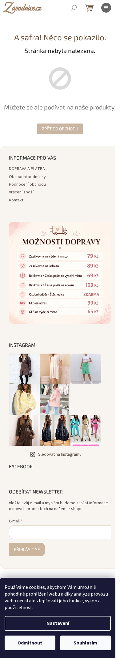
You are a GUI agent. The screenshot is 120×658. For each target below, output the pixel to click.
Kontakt (16, 200)
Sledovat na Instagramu (60, 454)
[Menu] (106, 8)
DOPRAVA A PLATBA (27, 169)
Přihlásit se (27, 549)
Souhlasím (85, 643)
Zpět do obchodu (60, 128)
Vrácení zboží (21, 192)
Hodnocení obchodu (27, 184)
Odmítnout (30, 643)
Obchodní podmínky (27, 177)
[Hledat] (74, 8)
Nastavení (57, 623)
